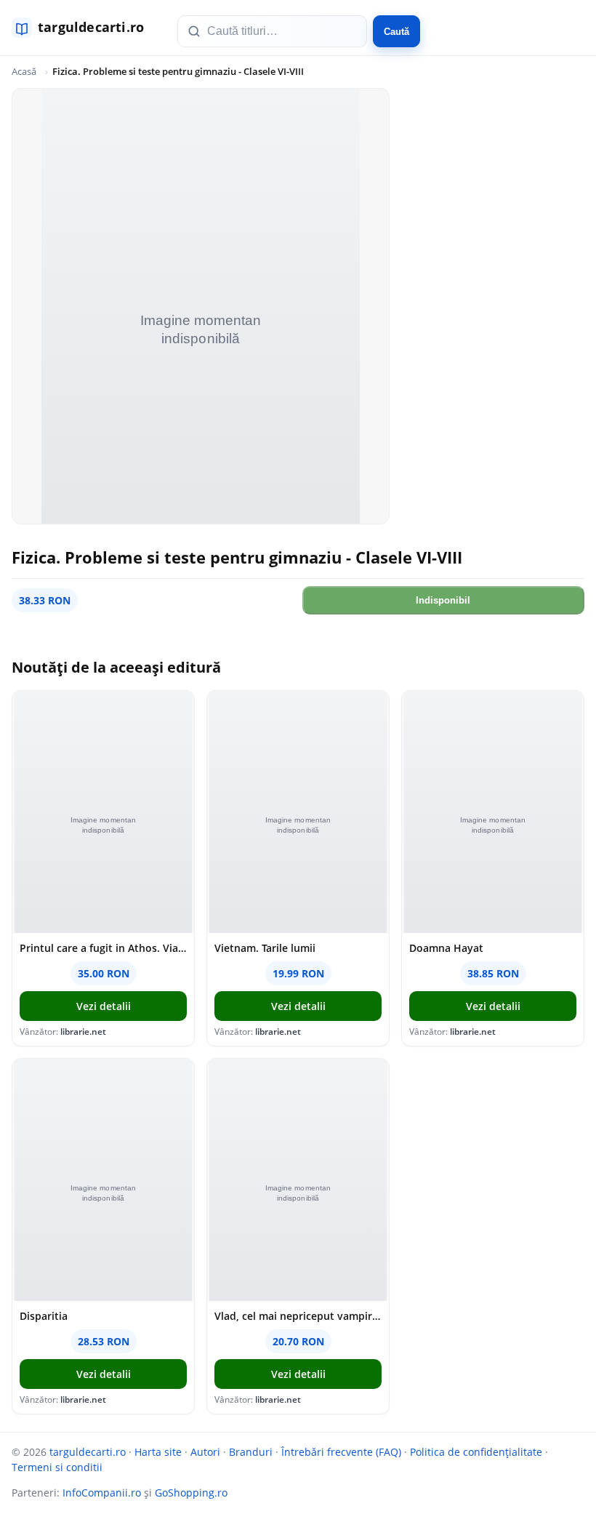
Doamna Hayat (446, 948)
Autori (205, 1452)
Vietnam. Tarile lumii (264, 948)
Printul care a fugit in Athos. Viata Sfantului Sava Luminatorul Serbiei (103, 948)
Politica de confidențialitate (476, 1452)
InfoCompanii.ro (102, 1492)
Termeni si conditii (57, 1467)
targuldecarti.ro (87, 1452)
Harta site (158, 1452)
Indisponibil (443, 600)
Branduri (251, 1452)
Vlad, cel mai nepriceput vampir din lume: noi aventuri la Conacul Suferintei (298, 1316)
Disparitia (44, 1316)
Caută (396, 31)
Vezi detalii (103, 1006)
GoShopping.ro (191, 1492)
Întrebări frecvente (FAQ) (341, 1452)
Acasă (24, 71)
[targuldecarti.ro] (84, 27)
